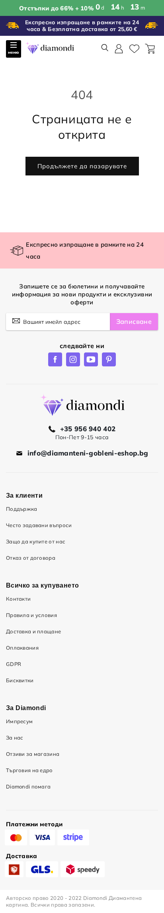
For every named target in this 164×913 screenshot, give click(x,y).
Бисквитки (20, 680)
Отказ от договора (30, 558)
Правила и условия (31, 615)
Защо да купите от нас (35, 541)
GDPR (13, 664)
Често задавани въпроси (39, 525)
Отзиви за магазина (32, 754)
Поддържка (21, 509)
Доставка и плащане (33, 631)
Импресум (19, 721)
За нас (14, 737)
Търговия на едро (29, 770)
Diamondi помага (28, 786)
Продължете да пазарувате (82, 166)
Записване (134, 321)
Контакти (18, 599)
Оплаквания (22, 647)
